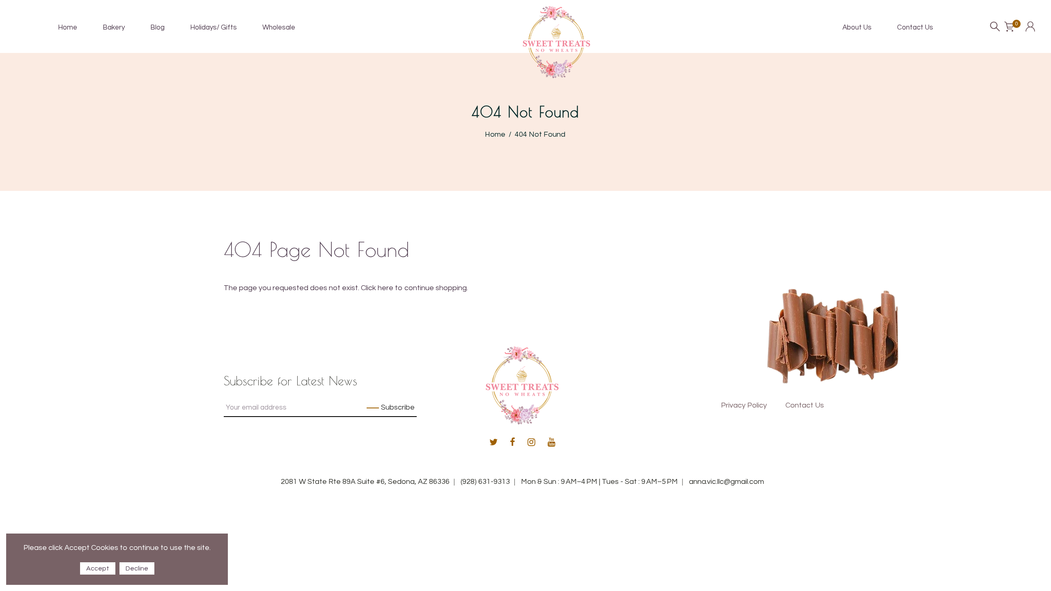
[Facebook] (512, 443)
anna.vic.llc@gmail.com (726, 482)
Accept (97, 568)
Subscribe (398, 407)
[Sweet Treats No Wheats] (556, 42)
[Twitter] (493, 443)
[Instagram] (531, 443)
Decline (137, 568)
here (385, 288)
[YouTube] (551, 443)
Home (495, 134)
